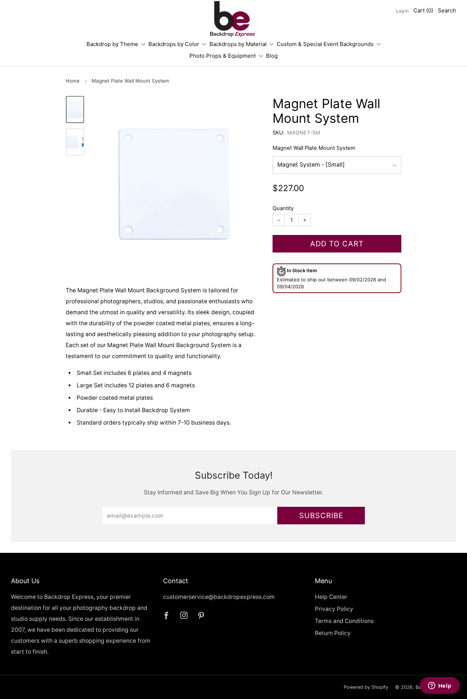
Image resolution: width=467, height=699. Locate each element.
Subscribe (321, 515)
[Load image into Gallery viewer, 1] (75, 109)
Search (447, 10)
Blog (272, 55)
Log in (402, 11)
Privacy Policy (334, 608)
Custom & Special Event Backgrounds (325, 44)
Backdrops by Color (173, 44)
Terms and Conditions (344, 621)
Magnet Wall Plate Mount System (314, 148)
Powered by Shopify (366, 687)
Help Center (331, 596)
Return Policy (333, 633)
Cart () (423, 10)
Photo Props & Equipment (222, 55)
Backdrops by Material (238, 44)
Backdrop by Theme (112, 44)
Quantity (283, 208)
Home (73, 81)
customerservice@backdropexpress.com (219, 596)
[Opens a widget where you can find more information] (440, 686)
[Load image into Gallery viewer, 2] (75, 142)
